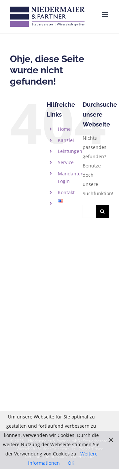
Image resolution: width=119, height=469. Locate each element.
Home (64, 129)
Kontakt (66, 192)
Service (66, 162)
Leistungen (70, 151)
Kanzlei (66, 140)
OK (71, 463)
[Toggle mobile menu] (105, 14)
